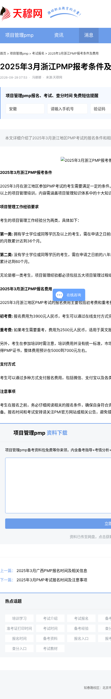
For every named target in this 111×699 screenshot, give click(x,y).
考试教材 (50, 648)
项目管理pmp (19, 35)
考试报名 (38, 53)
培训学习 (19, 618)
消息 (88, 35)
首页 (3, 53)
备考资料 (50, 638)
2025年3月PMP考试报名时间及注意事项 (52, 579)
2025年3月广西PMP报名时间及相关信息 (52, 570)
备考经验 (81, 628)
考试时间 (50, 628)
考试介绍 (50, 618)
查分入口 (19, 648)
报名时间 (19, 638)
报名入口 (81, 638)
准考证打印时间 (19, 628)
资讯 (59, 35)
